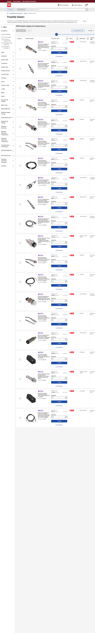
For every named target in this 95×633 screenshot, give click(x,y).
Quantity (53, 46)
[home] (7, 13)
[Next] (93, 30)
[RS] (9, 5)
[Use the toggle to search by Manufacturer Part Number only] (24, 9)
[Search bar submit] (86, 9)
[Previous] (86, 30)
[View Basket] (86, 5)
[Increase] (65, 48)
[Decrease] (52, 48)
